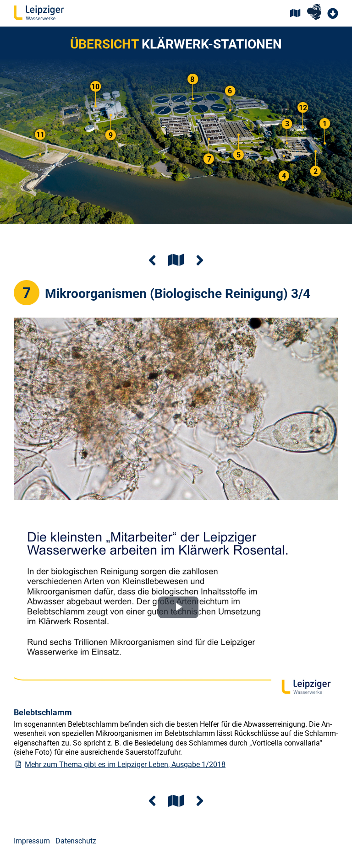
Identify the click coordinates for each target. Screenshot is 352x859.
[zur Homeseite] (39, 13)
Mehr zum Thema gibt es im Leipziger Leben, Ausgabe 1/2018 (125, 764)
